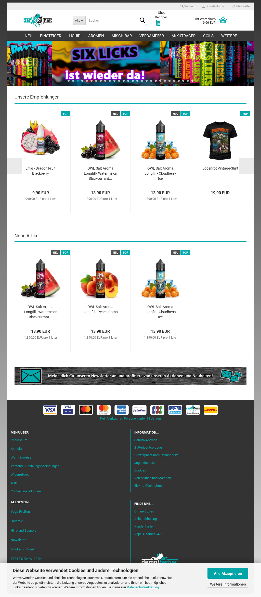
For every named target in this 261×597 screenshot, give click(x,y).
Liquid (75, 36)
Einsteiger (50, 36)
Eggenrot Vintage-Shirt (220, 168)
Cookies (140, 470)
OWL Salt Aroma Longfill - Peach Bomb (100, 309)
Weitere (229, 36)
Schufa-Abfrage (145, 440)
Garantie (17, 521)
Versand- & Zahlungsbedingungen (35, 466)
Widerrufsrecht (21, 474)
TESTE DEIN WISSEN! (26, 559)
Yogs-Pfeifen (20, 511)
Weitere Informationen (228, 584)
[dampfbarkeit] (38, 20)
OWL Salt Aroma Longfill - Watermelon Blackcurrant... (100, 173)
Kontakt (16, 449)
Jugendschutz (144, 463)
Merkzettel (242, 6)
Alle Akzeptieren (228, 573)
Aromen (96, 36)
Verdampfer (151, 36)
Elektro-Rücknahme (148, 486)
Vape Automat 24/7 (148, 534)
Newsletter (19, 540)
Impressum (19, 440)
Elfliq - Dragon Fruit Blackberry (40, 170)
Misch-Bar (122, 36)
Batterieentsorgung (148, 447)
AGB (14, 483)
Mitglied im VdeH (23, 549)
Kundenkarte (143, 526)
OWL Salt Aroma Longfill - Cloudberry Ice (160, 173)
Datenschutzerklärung (143, 587)
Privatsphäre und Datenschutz (156, 455)
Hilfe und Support (23, 530)
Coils (208, 36)
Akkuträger (183, 36)
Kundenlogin (214, 6)
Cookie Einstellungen (26, 491)
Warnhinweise (21, 457)
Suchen (189, 6)
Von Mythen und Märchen (152, 478)
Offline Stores (144, 511)
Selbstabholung (145, 519)
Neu (28, 36)
